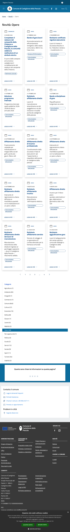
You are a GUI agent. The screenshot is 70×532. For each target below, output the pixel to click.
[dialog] (35, 521)
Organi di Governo (6, 444)
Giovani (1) (7, 319)
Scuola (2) (7, 341)
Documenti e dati (6, 466)
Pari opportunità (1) (10, 334)
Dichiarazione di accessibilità (40, 489)
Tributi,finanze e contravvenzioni (40, 442)
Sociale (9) (7, 349)
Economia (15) (8, 311)
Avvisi (32, 31)
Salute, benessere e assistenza (41, 451)
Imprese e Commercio (25, 449)
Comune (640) (8, 303)
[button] (35, 529)
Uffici (2, 450)
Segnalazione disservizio (22, 482)
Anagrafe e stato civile (25, 445)
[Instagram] (55, 8)
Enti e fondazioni (6, 454)
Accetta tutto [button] (28, 525)
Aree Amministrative (7, 447)
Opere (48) (7, 330)
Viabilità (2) (7, 360)
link (52, 521)
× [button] (68, 512)
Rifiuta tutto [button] (42, 525)
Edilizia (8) (7, 315)
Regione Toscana (8, 2)
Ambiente (38, 447)
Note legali (38, 485)
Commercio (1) (8, 300)
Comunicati (11, 31)
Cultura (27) (8, 307)
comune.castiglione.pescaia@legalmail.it (14, 510)
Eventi (54, 463)
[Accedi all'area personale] (62, 2)
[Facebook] (51, 8)
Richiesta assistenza (24, 491)
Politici (3, 457)
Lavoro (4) (7, 322)
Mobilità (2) (7, 326)
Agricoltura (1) (8, 288)
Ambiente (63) (8, 292)
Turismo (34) (8, 357)
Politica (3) (7, 338)
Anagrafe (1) (8, 296)
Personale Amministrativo (6, 461)
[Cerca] (66, 9)
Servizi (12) (7, 345)
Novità (10, 16)
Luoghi (54, 459)
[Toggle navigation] (4, 8)
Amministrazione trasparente (40, 477)
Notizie (54, 444)
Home (4, 16)
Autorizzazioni (39, 456)
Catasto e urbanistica (24, 452)
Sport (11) (7, 353)
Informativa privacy (41, 481)
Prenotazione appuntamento (22, 477)
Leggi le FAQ (22, 487)
